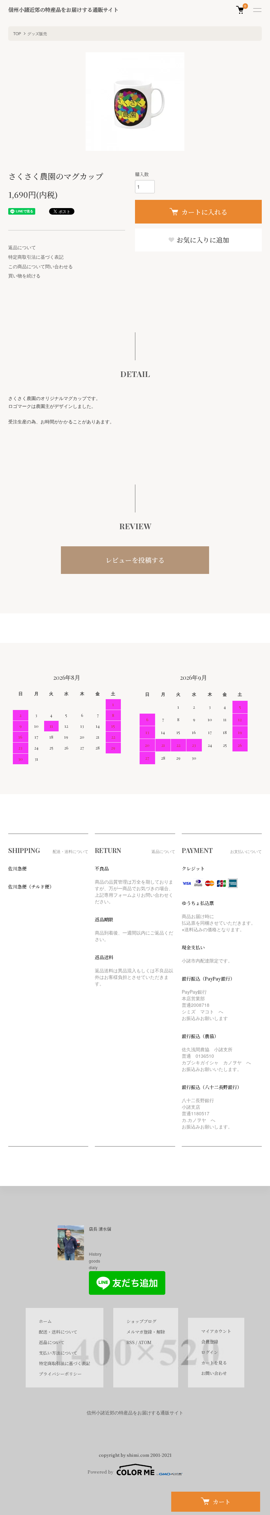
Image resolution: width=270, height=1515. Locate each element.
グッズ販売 (37, 33)
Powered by (100, 1472)
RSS (130, 1342)
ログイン (209, 1352)
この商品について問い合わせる (40, 266)
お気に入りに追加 (202, 240)
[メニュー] (257, 10)
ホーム (45, 1321)
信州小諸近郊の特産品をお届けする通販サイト (63, 10)
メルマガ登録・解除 (145, 1332)
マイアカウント (216, 1331)
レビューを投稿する (135, 560)
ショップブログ (141, 1321)
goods (94, 1261)
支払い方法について (58, 1353)
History (95, 1254)
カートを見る (214, 1363)
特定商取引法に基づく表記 (36, 256)
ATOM (144, 1342)
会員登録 (209, 1341)
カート (221, 1501)
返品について (22, 247)
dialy (93, 1267)
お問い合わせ (214, 1373)
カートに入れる (204, 212)
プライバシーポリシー (60, 1374)
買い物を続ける (24, 275)
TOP (17, 33)
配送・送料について (58, 1332)
